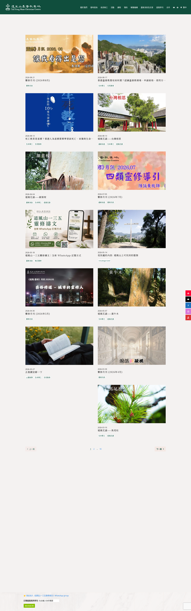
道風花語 (119, 144)
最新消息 (101, 144)
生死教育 (110, 86)
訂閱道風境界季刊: (31, 600)
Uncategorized (104, 261)
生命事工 (101, 86)
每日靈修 (38, 261)
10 (100, 449)
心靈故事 (29, 377)
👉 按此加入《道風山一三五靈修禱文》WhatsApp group (46, 595)
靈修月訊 (29, 86)
